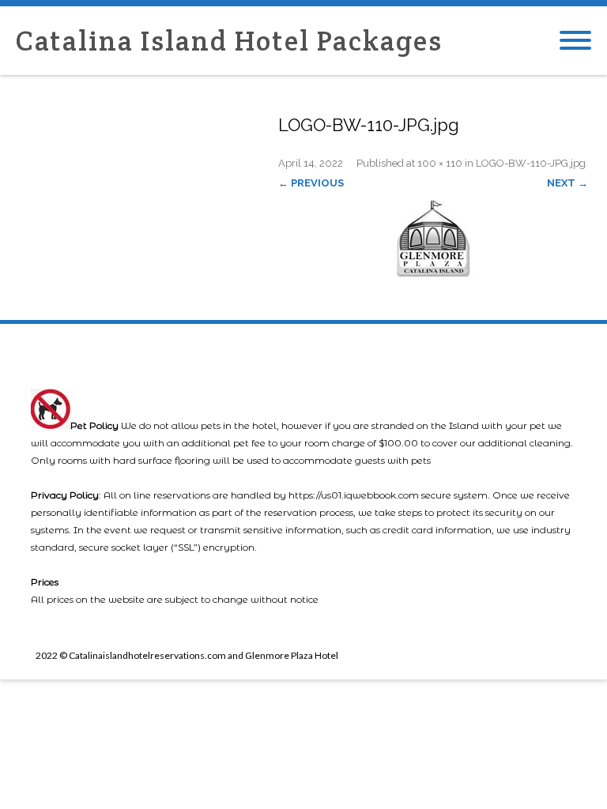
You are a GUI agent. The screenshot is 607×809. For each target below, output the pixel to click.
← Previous (311, 183)
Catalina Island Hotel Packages (229, 40)
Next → (567, 183)
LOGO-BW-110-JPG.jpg (531, 163)
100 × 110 (439, 163)
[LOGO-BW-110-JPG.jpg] (433, 237)
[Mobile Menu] (575, 41)
